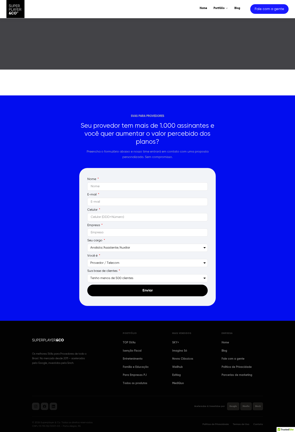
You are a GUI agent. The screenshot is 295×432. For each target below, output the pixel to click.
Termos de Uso (241, 424)
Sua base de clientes (102, 271)
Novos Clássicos (182, 358)
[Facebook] (44, 406)
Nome (92, 179)
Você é (92, 255)
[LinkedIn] (53, 406)
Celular (92, 209)
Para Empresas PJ (135, 375)
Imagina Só (179, 350)
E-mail (92, 194)
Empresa (94, 225)
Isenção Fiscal (132, 350)
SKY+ (175, 342)
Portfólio (219, 8)
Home (203, 8)
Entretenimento (132, 358)
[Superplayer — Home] (15, 9)
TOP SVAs (129, 342)
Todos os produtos (135, 383)
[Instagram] (35, 406)
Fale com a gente (269, 9)
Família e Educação (136, 367)
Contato (258, 424)
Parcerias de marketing (237, 375)
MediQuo (178, 383)
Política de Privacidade (237, 367)
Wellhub (177, 367)
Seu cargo (95, 240)
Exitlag (176, 375)
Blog (237, 8)
